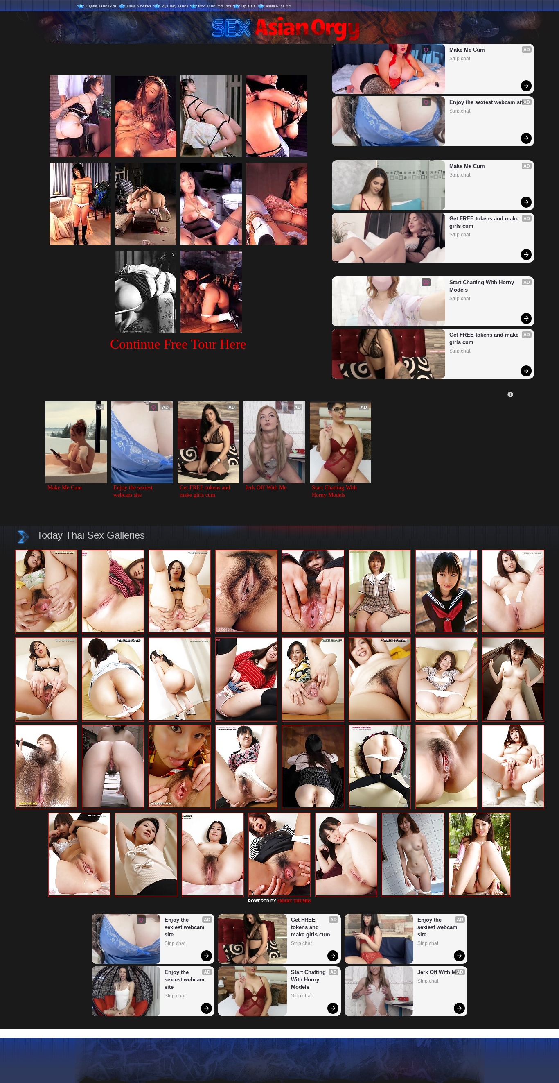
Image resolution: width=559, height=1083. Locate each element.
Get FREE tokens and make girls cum (484, 222)
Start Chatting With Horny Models (482, 286)
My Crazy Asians (174, 6)
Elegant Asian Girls (101, 6)
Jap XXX (248, 6)
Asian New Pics (138, 6)
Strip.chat (459, 58)
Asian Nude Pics (279, 6)
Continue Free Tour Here (178, 343)
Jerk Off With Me (266, 488)
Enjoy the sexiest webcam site (487, 102)
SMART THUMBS (294, 901)
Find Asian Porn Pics (214, 6)
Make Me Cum (467, 50)
